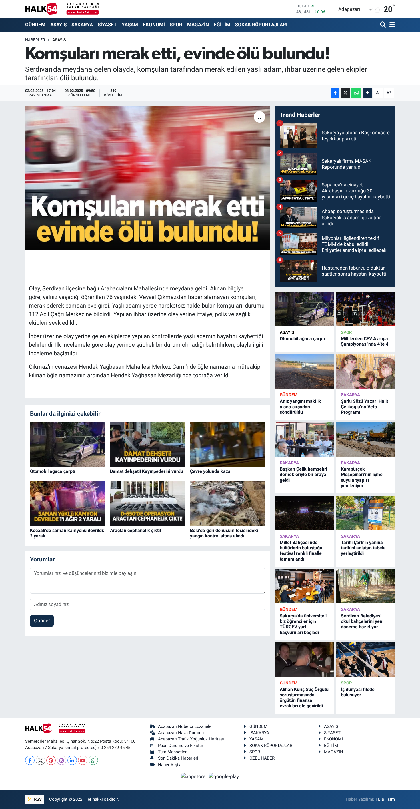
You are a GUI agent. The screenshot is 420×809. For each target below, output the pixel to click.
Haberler (35, 39)
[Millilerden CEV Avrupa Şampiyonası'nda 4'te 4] (365, 309)
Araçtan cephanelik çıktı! (135, 530)
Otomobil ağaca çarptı (52, 471)
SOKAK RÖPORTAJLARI (261, 24)
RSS (37, 799)
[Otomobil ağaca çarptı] (67, 444)
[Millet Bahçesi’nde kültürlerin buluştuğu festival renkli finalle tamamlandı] (304, 513)
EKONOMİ (154, 24)
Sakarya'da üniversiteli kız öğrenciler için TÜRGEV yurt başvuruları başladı (303, 624)
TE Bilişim (385, 799)
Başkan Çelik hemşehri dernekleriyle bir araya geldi (303, 474)
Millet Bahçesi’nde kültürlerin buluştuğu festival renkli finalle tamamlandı (301, 551)
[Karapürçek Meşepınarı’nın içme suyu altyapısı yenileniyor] (365, 439)
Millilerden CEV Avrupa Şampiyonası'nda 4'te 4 (364, 341)
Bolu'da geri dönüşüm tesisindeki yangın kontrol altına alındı (224, 533)
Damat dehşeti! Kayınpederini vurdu (146, 471)
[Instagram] (61, 760)
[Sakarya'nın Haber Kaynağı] (62, 8)
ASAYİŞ (58, 24)
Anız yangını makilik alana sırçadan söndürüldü (300, 406)
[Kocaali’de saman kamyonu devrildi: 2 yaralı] (67, 503)
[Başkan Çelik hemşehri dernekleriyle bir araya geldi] (304, 439)
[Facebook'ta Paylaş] (335, 93)
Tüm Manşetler (172, 751)
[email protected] (80, 747)
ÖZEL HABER (262, 758)
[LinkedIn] (72, 760)
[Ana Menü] (391, 25)
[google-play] (224, 776)
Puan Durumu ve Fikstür (180, 745)
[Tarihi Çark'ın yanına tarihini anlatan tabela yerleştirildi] (365, 513)
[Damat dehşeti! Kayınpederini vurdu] (147, 444)
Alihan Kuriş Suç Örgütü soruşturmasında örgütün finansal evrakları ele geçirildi (304, 698)
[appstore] (194, 776)
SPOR (176, 24)
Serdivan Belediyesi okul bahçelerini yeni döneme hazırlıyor (362, 621)
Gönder (42, 620)
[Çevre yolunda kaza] (227, 444)
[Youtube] (82, 760)
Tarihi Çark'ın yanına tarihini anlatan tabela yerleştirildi (363, 548)
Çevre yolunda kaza (210, 471)
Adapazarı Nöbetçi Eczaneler (185, 726)
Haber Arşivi (169, 764)
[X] (40, 760)
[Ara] (383, 25)
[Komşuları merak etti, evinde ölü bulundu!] (147, 178)
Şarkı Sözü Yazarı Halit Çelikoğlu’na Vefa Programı (364, 406)
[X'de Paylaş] (345, 93)
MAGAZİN (198, 24)
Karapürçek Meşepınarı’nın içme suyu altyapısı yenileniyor (362, 477)
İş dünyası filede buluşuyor (358, 692)
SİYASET (107, 24)
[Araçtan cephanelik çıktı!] (147, 503)
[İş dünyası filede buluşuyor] (365, 659)
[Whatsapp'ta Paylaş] (356, 93)
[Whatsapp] (93, 760)
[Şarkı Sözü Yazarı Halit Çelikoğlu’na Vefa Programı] (365, 371)
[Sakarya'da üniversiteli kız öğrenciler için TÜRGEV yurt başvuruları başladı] (304, 586)
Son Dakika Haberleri (178, 758)
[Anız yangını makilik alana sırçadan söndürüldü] (304, 371)
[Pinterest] (51, 760)
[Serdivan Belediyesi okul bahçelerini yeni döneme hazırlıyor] (365, 586)
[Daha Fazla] (367, 93)
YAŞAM (130, 24)
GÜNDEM (35, 24)
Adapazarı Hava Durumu (181, 732)
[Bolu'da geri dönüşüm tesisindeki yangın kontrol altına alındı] (227, 503)
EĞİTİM (222, 24)
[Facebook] (30, 760)
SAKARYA (82, 24)
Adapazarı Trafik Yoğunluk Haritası (191, 739)
